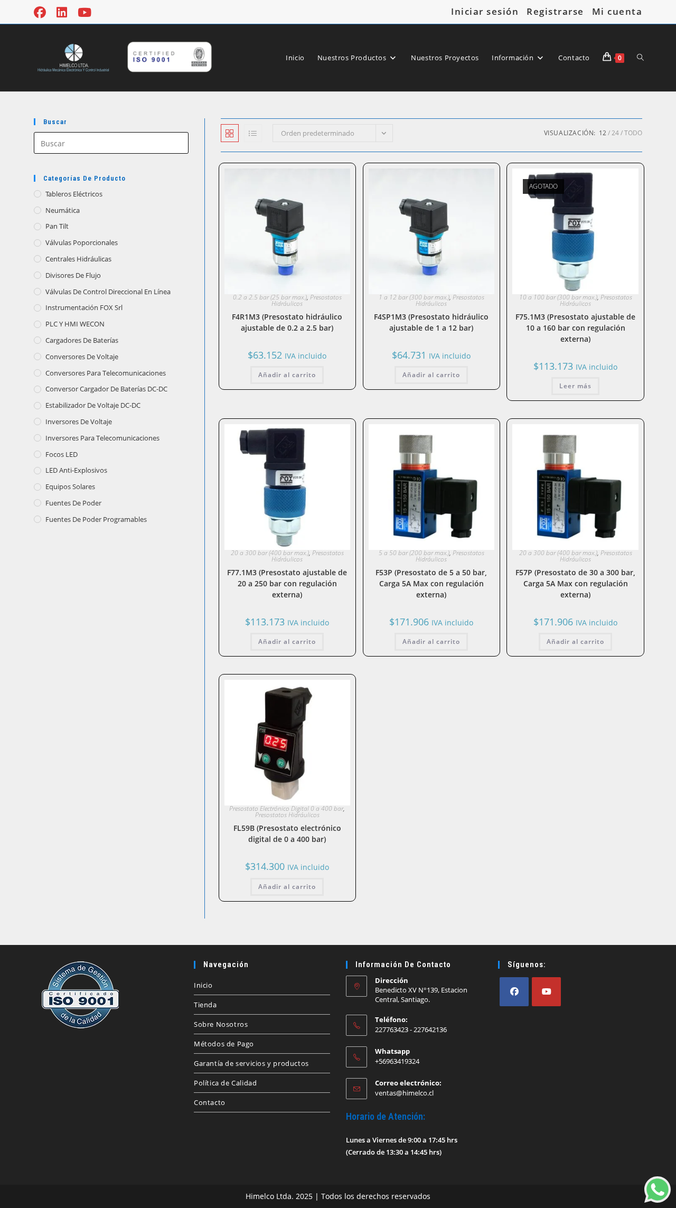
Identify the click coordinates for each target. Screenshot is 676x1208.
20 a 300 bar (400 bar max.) (270, 552)
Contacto (210, 1102)
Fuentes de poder (73, 503)
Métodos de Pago (224, 1043)
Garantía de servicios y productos (251, 1063)
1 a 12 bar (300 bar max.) (414, 297)
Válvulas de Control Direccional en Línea (108, 291)
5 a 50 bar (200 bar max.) (414, 552)
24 (615, 132)
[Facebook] (514, 991)
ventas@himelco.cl (404, 1093)
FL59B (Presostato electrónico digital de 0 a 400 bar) (287, 833)
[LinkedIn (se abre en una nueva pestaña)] (61, 12)
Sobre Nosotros (221, 1024)
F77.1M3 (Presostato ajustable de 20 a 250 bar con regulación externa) (287, 583)
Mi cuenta (617, 11)
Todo (633, 132)
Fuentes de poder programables (96, 519)
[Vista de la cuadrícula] (230, 133)
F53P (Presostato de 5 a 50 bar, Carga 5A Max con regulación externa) (431, 583)
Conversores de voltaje (81, 356)
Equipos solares (70, 486)
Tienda (205, 1004)
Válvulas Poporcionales (81, 242)
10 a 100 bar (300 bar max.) (558, 297)
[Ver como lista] (253, 133)
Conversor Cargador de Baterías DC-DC (106, 389)
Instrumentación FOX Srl (84, 307)
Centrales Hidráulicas (78, 259)
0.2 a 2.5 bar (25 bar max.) (270, 297)
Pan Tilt (57, 226)
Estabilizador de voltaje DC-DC (92, 405)
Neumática (62, 210)
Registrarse (555, 11)
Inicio (203, 985)
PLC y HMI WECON (75, 324)
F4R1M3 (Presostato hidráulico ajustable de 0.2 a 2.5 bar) (287, 322)
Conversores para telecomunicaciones (105, 373)
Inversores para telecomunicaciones (102, 438)
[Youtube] (546, 991)
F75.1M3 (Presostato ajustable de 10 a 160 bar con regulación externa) (575, 328)
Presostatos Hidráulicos (287, 814)
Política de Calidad (225, 1083)
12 (602, 132)
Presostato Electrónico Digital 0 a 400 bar (286, 808)
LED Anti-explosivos (76, 470)
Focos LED (61, 454)
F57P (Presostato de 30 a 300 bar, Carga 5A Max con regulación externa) (575, 583)
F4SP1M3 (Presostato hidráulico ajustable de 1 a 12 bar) (431, 322)
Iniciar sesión (485, 11)
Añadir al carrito (287, 374)
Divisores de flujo (73, 275)
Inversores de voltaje (78, 421)
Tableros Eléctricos (73, 194)
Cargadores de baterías (81, 340)
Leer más (575, 385)
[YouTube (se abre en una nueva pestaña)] (84, 12)
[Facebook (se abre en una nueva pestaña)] (42, 12)
